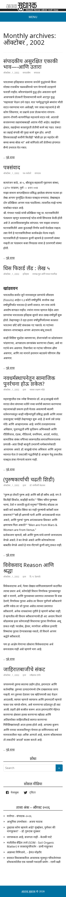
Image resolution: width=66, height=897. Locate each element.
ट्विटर (31, 792)
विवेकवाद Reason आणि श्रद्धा (28, 567)
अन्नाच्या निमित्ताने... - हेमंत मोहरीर (24, 852)
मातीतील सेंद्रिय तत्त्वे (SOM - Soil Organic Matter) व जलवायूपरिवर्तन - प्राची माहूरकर (30, 844)
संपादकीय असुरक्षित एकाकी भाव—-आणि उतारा (30, 63)
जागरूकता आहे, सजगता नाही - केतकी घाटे (29, 837)
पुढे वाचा (10, 157)
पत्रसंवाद (11, 167)
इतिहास (26, 274)
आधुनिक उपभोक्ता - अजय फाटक (25, 822)
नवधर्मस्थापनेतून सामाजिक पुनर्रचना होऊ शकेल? (29, 380)
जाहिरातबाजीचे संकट (24, 669)
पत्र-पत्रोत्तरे (27, 173)
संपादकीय (26, 72)
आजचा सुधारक (28, 891)
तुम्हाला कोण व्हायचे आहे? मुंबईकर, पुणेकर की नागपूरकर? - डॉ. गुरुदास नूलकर (31, 829)
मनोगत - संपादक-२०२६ (19, 816)
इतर (24, 389)
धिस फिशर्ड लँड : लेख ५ (26, 268)
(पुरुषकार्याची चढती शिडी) (28, 479)
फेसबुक (14, 792)
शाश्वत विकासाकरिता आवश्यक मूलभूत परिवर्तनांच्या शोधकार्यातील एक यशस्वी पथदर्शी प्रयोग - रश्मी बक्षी (34, 860)
